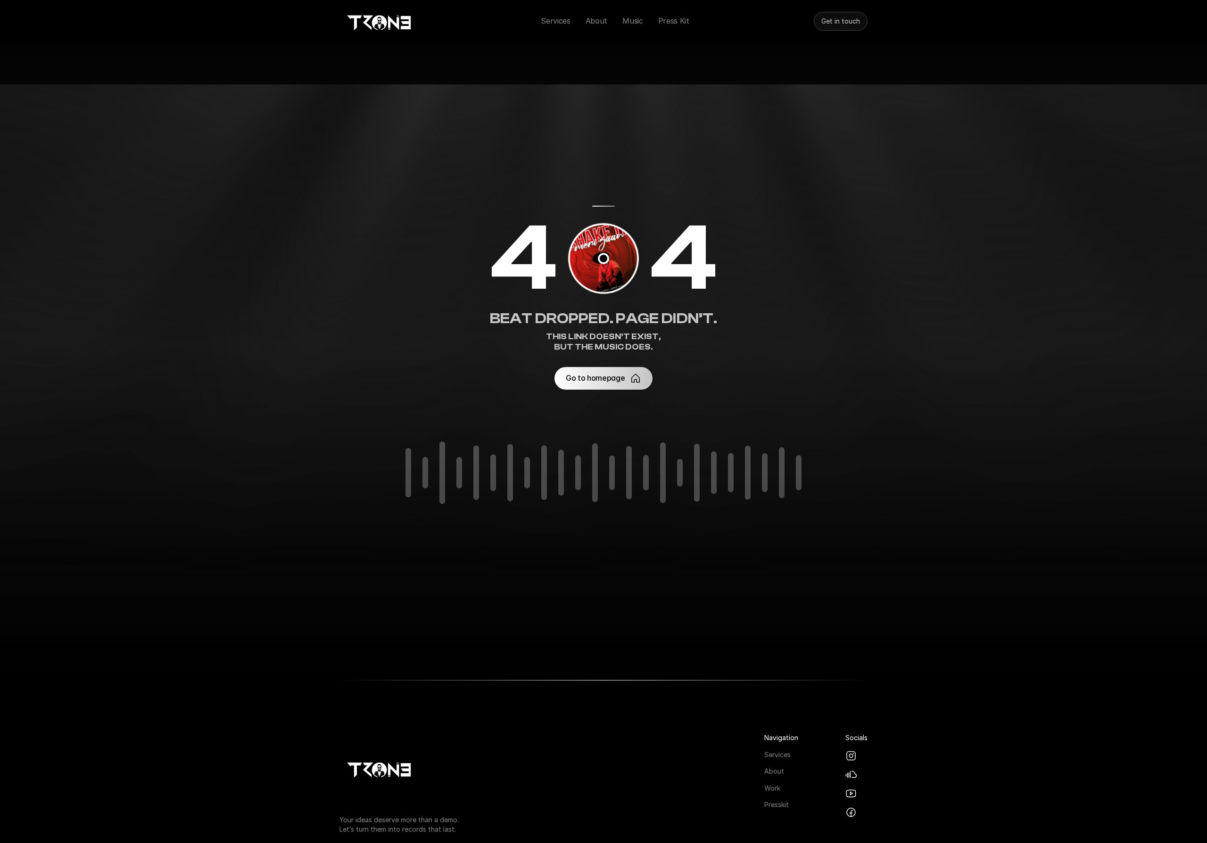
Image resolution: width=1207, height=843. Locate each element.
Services (777, 754)
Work (772, 788)
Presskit (776, 805)
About (774, 771)
